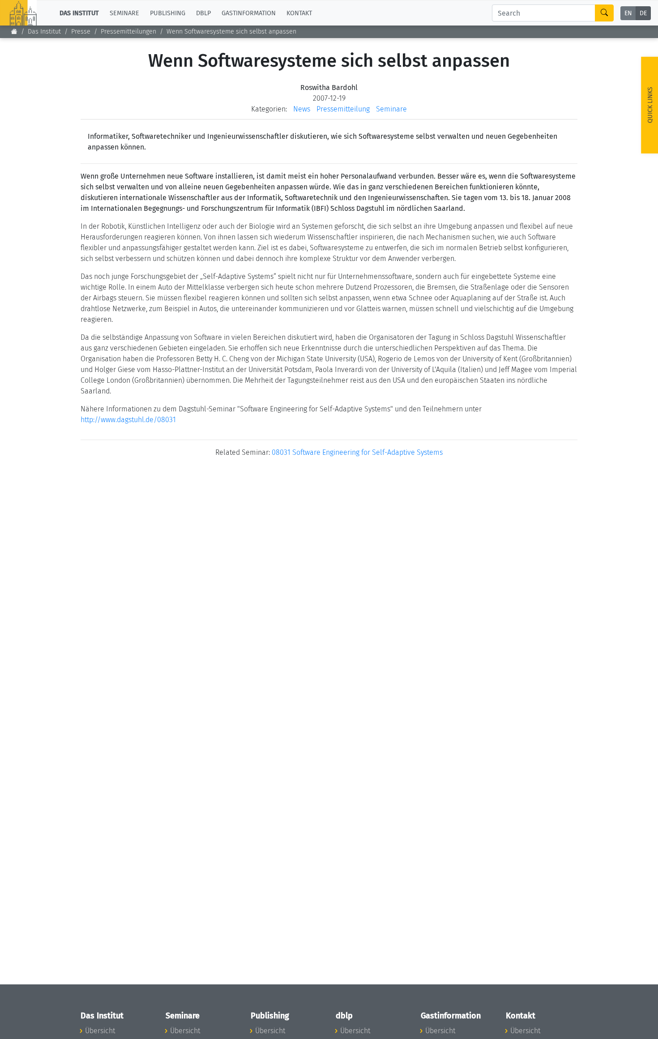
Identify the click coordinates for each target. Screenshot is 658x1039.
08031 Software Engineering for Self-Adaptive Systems (357, 452)
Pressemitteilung (343, 109)
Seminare (391, 109)
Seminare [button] (124, 13)
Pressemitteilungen (128, 31)
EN (628, 13)
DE (643, 13)
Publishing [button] (167, 13)
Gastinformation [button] (249, 13)
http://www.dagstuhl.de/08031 (128, 419)
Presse (80, 31)
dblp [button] (203, 13)
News (301, 109)
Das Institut (44, 31)
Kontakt (299, 13)
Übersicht (100, 1030)
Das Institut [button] (79, 13)
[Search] (604, 12)
